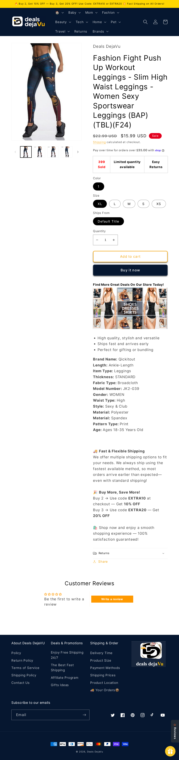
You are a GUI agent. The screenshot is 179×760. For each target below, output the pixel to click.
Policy (16, 653)
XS (158, 204)
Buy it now (130, 270)
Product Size (100, 660)
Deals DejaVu (95, 751)
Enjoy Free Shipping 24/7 (67, 654)
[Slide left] (15, 152)
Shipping (99, 142)
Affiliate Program (64, 677)
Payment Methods (105, 668)
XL (100, 204)
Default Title (108, 221)
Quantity (99, 231)
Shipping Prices (103, 675)
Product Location (104, 683)
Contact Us (20, 683)
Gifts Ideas (60, 685)
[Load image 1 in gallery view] (26, 152)
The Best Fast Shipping (62, 667)
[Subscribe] (84, 715)
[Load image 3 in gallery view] (53, 152)
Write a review (112, 599)
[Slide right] (78, 152)
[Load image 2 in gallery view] (39, 152)
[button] (59, 12)
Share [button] (103, 561)
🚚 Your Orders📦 (104, 690)
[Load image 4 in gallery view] (66, 152)
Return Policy (22, 660)
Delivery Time (101, 653)
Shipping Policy (23, 675)
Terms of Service (25, 668)
